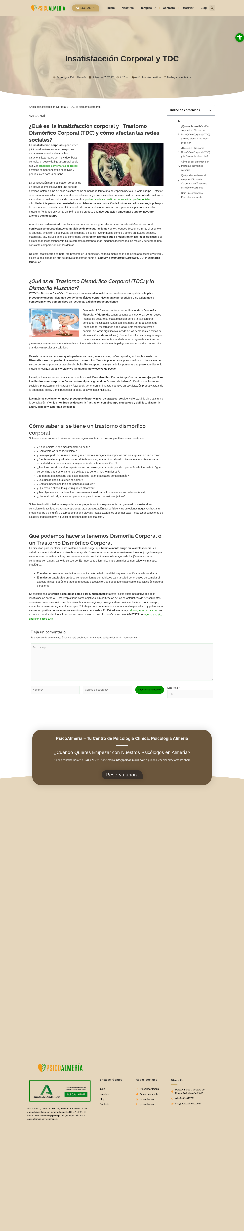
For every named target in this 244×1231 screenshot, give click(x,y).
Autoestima (154, 77)
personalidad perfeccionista (133, 199)
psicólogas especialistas (142, 610)
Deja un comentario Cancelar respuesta (192, 195)
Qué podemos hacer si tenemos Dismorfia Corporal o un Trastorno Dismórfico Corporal (194, 181)
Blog (204, 7)
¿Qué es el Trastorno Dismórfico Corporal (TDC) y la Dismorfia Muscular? (195, 152)
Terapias (146, 7)
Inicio (111, 7)
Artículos (140, 77)
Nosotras (128, 7)
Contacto (169, 7)
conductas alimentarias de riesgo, (58, 166)
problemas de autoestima (100, 199)
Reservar (188, 7)
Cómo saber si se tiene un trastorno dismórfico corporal (195, 166)
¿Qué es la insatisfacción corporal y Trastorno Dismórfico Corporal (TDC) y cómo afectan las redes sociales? (195, 134)
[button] (212, 8)
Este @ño (173, 687)
